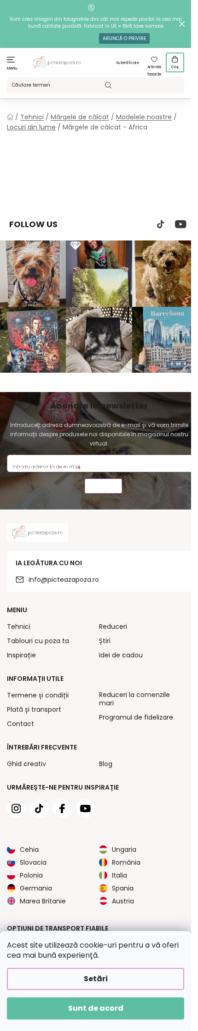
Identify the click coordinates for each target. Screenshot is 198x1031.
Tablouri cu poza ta (38, 641)
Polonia (31, 875)
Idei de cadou (121, 655)
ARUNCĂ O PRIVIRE (124, 38)
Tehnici (18, 626)
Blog (105, 764)
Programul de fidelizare (136, 717)
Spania (123, 888)
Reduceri (113, 626)
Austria (123, 901)
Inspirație (21, 655)
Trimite (103, 487)
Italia (119, 875)
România (126, 862)
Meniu (12, 68)
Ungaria (124, 849)
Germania (36, 888)
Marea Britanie (43, 901)
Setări (96, 978)
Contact (20, 724)
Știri (105, 641)
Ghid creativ (26, 764)
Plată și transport (34, 709)
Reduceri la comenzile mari (134, 699)
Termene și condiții (38, 695)
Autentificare (127, 62)
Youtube (181, 224)
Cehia (29, 849)
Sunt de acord (95, 1008)
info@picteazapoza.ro (64, 579)
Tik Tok (161, 224)
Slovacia (33, 862)
